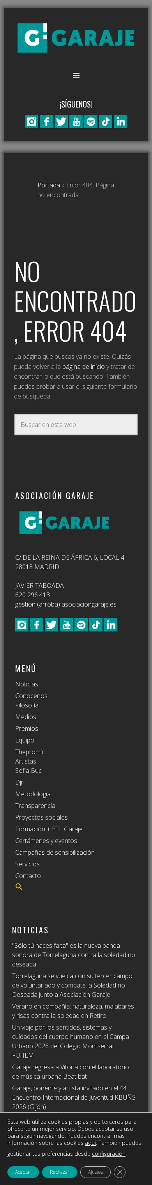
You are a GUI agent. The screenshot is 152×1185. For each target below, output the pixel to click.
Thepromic (30, 752)
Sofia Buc (28, 770)
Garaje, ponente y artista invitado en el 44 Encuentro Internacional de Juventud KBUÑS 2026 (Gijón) (74, 1097)
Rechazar (59, 1172)
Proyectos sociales (41, 817)
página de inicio (83, 366)
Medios (25, 716)
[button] (19, 888)
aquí (90, 1142)
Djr (19, 782)
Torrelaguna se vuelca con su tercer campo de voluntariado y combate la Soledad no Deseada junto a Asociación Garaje (72, 985)
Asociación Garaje (76, 38)
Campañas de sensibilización (55, 852)
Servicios (27, 864)
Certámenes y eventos (46, 840)
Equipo (24, 740)
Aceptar (23, 1172)
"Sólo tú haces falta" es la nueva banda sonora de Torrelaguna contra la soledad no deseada (73, 954)
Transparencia (35, 805)
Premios (26, 728)
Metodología (33, 794)
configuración (108, 1153)
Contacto (28, 875)
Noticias (26, 684)
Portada (48, 185)
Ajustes (95, 1172)
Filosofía (27, 705)
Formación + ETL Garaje (49, 829)
